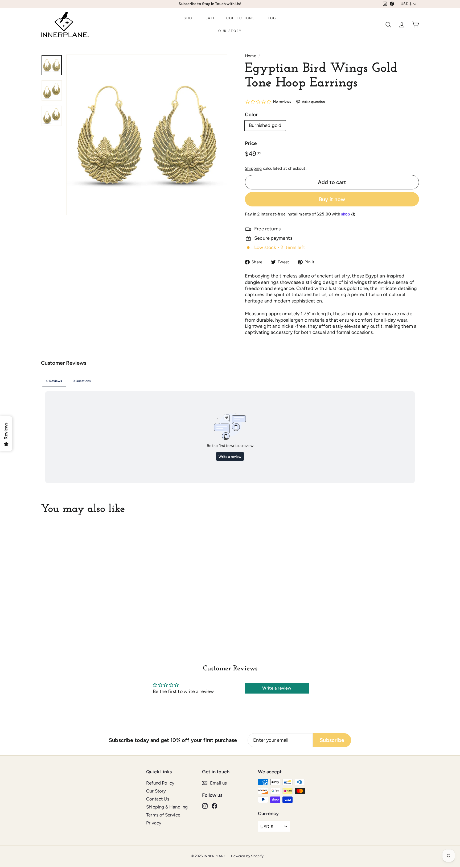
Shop (189, 18)
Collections (240, 18)
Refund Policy (160, 783)
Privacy (153, 822)
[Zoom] (147, 135)
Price (251, 143)
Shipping (253, 168)
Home (250, 55)
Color (251, 114)
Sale (211, 18)
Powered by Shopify (247, 856)
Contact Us (157, 799)
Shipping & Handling (167, 807)
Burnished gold (265, 125)
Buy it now (332, 199)
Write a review (276, 688)
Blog (270, 18)
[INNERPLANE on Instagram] (205, 805)
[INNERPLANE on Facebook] (214, 805)
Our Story (230, 31)
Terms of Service (163, 815)
